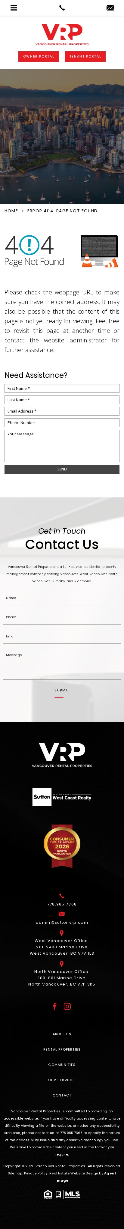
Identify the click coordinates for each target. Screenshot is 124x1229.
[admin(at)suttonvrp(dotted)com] (110, 8)
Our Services (62, 1080)
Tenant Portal (85, 56)
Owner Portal (38, 56)
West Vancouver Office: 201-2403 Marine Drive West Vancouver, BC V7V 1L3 (62, 947)
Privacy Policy (36, 1173)
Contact (62, 1095)
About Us (62, 1034)
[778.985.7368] (61, 8)
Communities (62, 1064)
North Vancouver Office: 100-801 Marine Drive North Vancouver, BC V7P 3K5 (61, 978)
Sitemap (15, 1173)
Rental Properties (62, 1049)
